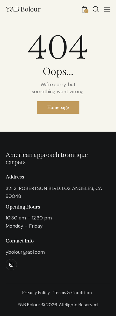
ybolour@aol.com (25, 252)
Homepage (58, 107)
